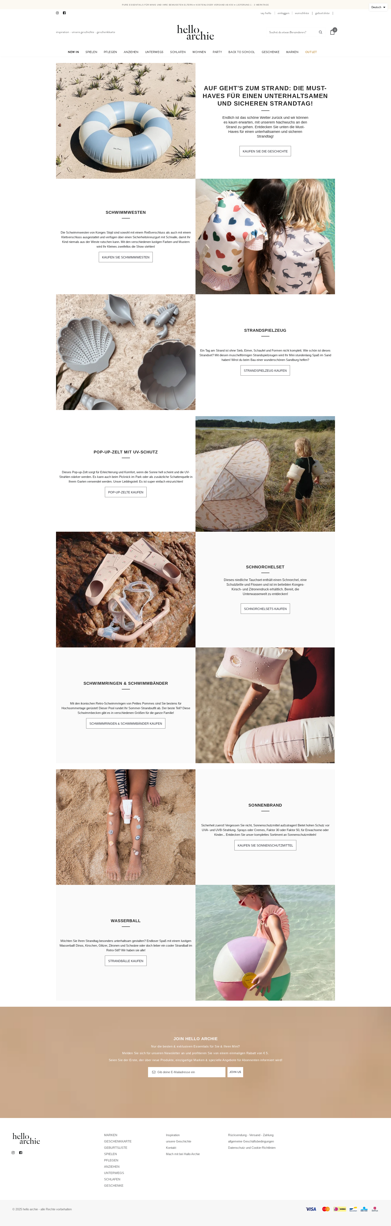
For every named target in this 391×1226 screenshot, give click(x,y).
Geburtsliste (322, 13)
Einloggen (283, 13)
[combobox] (291, 32)
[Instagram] (58, 13)
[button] (378, 7)
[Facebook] (65, 13)
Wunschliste (302, 13)
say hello (265, 13)
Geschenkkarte (106, 32)
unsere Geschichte (83, 32)
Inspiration (62, 32)
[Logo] (195, 32)
